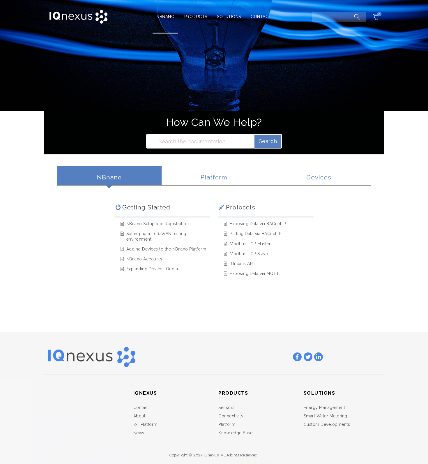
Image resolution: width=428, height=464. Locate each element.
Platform (226, 424)
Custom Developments (327, 424)
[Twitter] (308, 357)
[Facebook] (297, 357)
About (139, 416)
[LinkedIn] (318, 357)
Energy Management (324, 407)
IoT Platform (145, 424)
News (138, 433)
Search (268, 141)
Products (195, 16)
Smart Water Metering (325, 416)
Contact (261, 16)
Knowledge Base (235, 433)
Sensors (226, 407)
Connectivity (230, 416)
